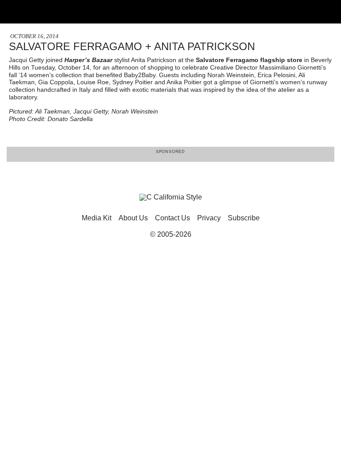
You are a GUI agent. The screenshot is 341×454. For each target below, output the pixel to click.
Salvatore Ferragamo (227, 59)
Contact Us (172, 218)
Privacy (209, 218)
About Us (133, 218)
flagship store (281, 59)
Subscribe (244, 218)
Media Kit (96, 218)
